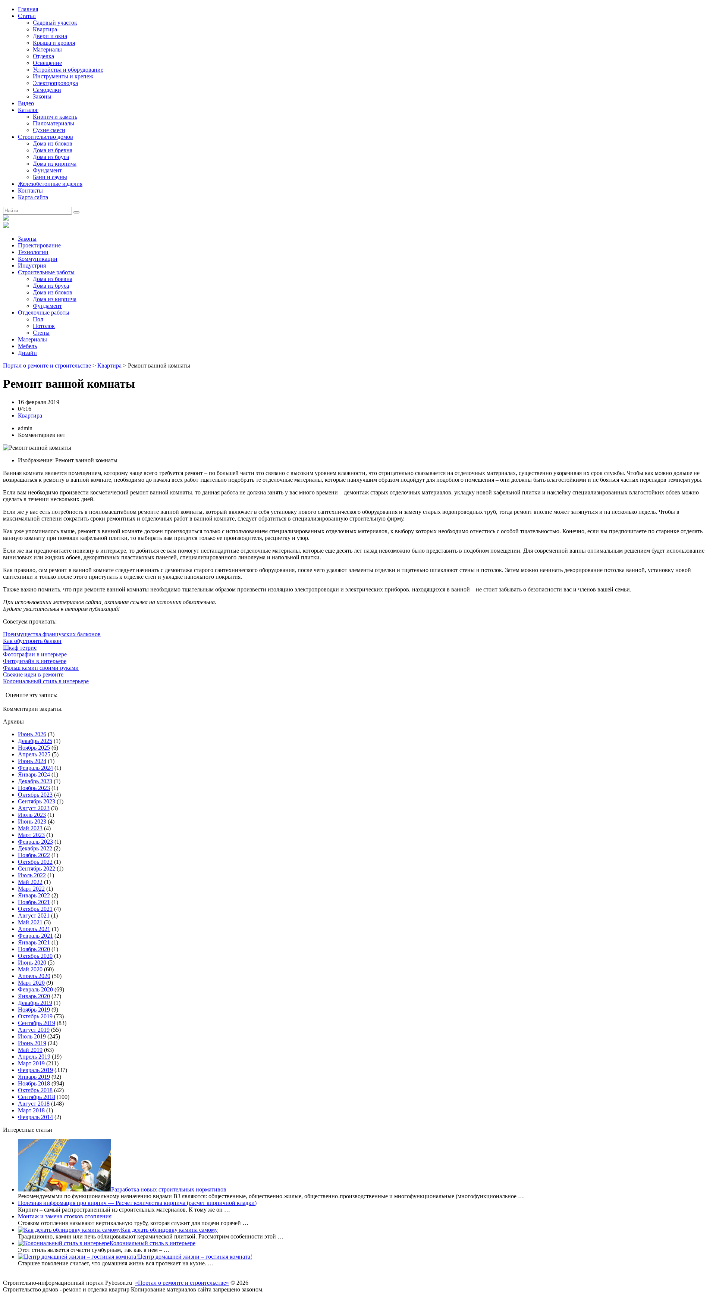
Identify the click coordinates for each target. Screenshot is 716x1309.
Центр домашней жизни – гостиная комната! (195, 1256)
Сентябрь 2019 (36, 1023)
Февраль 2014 (35, 1117)
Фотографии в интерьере (35, 654)
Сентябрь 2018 (36, 1097)
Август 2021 (34, 915)
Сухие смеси (49, 130)
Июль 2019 (32, 1036)
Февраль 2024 (35, 768)
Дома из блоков (52, 143)
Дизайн (27, 353)
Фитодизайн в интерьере (34, 661)
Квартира (45, 29)
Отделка (43, 56)
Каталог (28, 110)
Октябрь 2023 (35, 794)
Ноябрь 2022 (34, 855)
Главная (28, 9)
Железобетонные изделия (50, 184)
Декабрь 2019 (35, 1003)
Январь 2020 (34, 996)
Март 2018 (31, 1110)
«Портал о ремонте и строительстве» (182, 1283)
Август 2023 (34, 808)
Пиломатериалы (53, 123)
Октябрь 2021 (35, 909)
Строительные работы (46, 272)
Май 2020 (30, 969)
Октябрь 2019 (35, 1016)
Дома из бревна (52, 150)
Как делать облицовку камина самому (169, 1230)
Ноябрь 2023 (34, 788)
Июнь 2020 (32, 962)
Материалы (47, 49)
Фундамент (47, 170)
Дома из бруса (51, 157)
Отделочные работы (43, 312)
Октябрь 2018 (35, 1090)
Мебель (27, 346)
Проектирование (39, 245)
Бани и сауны (50, 177)
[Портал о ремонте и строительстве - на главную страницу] (6, 218)
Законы (42, 96)
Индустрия (32, 265)
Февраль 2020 (35, 989)
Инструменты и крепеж (63, 76)
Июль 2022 (32, 875)
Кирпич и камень (55, 116)
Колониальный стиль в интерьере (46, 681)
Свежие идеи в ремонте (33, 674)
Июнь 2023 (32, 821)
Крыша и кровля (54, 43)
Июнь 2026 (32, 734)
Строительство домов (45, 137)
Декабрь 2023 (35, 781)
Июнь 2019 (32, 1043)
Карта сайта (33, 197)
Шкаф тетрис (20, 647)
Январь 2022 (34, 895)
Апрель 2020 (34, 976)
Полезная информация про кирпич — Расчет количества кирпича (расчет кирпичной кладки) (137, 1203)
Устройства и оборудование (68, 69)
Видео (26, 103)
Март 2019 (31, 1063)
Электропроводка (55, 83)
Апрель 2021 (34, 929)
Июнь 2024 (32, 761)
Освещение (47, 63)
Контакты (30, 190)
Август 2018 (34, 1103)
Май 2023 (30, 828)
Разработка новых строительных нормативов (168, 1189)
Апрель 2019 (34, 1056)
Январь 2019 (34, 1077)
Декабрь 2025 (35, 741)
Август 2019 (34, 1030)
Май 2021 (30, 922)
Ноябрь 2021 (34, 902)
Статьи (27, 16)
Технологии (33, 252)
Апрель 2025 (34, 754)
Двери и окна (50, 36)
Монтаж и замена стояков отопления (65, 1216)
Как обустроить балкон (32, 641)
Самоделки (47, 90)
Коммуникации (37, 259)
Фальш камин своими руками (41, 668)
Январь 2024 (34, 774)
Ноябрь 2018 (34, 1083)
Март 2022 (31, 888)
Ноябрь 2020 (34, 949)
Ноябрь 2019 (34, 1009)
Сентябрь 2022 (36, 868)
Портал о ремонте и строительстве (47, 365)
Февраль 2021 (35, 935)
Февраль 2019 (35, 1070)
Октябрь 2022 (35, 862)
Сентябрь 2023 (36, 801)
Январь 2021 (34, 942)
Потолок (44, 326)
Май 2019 (30, 1050)
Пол (38, 319)
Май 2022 (30, 882)
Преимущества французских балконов (52, 634)
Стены (41, 332)
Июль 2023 (32, 815)
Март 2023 (31, 835)
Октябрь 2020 (35, 956)
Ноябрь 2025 (34, 747)
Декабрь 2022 (35, 848)
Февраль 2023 (35, 841)
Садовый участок (55, 22)
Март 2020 (31, 983)
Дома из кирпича (54, 163)
